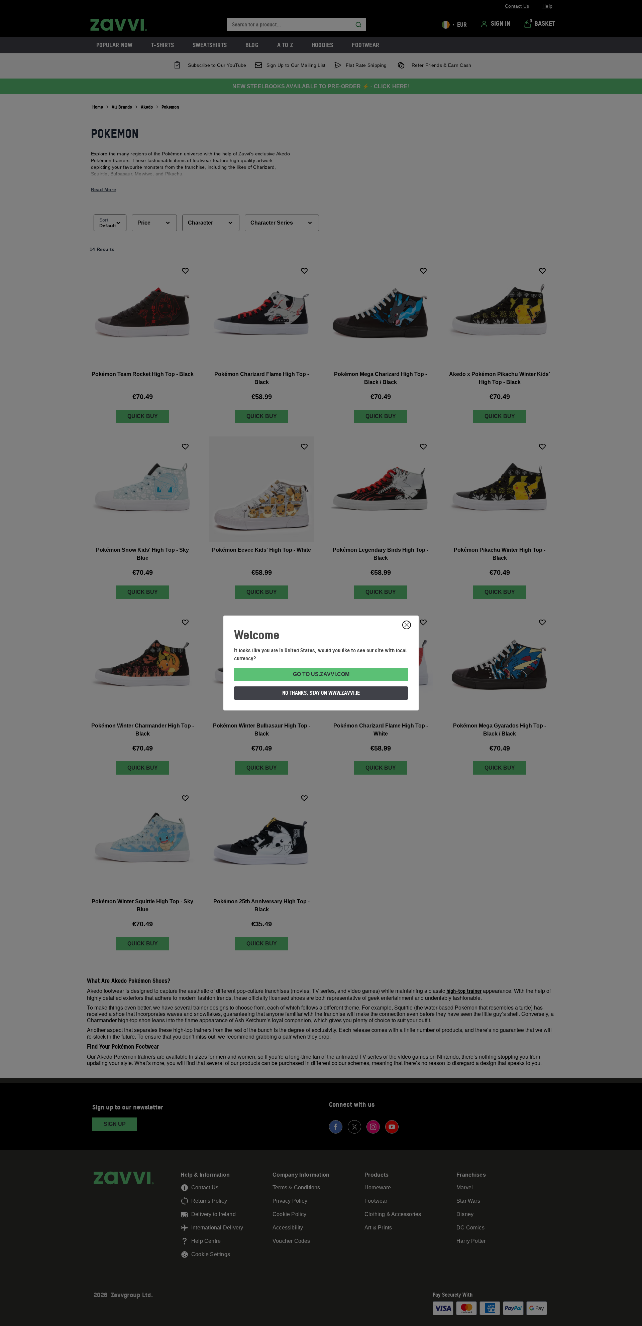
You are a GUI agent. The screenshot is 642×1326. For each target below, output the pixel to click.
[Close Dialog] (407, 625)
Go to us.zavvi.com (321, 674)
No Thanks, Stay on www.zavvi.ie (321, 692)
